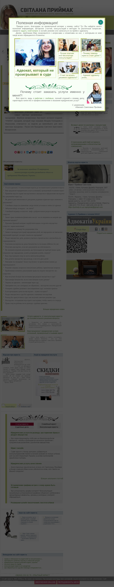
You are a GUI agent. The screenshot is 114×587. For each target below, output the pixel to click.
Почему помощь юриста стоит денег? (91, 54)
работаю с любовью (44, 98)
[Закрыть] (100, 22)
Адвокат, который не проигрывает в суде (34, 72)
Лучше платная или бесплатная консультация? (66, 55)
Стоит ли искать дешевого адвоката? (68, 76)
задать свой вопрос (29, 31)
